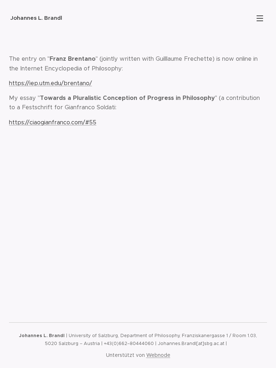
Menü (260, 18)
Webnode (158, 355)
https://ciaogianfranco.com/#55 (52, 122)
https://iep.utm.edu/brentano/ (50, 83)
